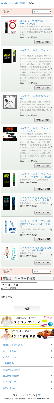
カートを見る (9, 351)
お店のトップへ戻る (13, 345)
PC (39, 395)
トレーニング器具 (17, 3)
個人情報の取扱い (11, 376)
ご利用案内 (8, 363)
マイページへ (9, 357)
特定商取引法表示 (11, 369)
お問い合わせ (9, 388)
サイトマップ (9, 382)
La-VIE (4, 3)
